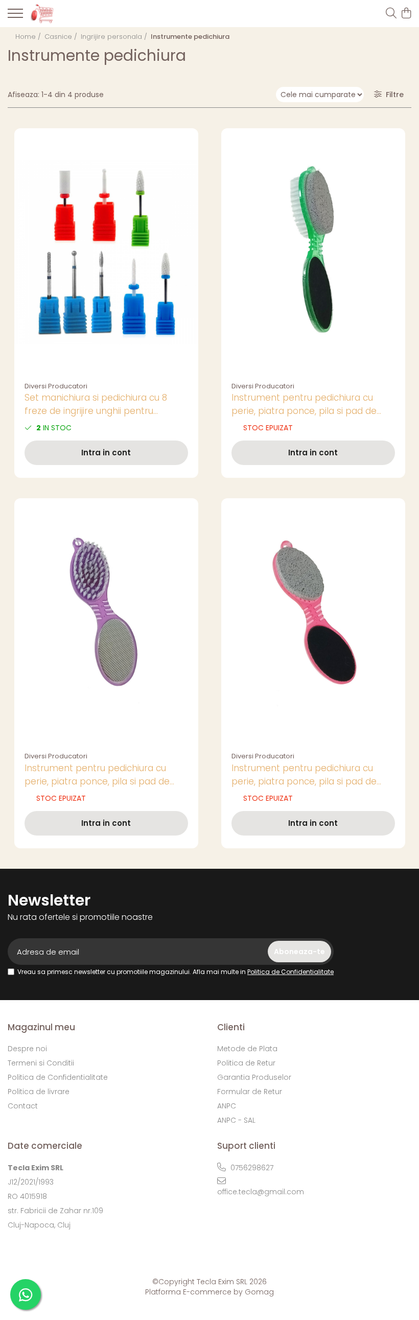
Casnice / (61, 36)
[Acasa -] (66, 13)
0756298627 (250, 1168)
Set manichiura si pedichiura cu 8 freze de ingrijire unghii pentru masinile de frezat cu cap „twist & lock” (97, 404)
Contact (23, 1106)
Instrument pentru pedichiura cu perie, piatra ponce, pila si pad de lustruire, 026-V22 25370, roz (304, 775)
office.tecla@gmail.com (260, 1192)
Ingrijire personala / (115, 36)
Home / (29, 36)
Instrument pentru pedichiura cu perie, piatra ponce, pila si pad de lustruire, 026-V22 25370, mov (97, 775)
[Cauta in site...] (391, 14)
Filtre (393, 94)
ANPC (226, 1106)
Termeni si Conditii (41, 1063)
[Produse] (15, 16)
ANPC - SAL (236, 1120)
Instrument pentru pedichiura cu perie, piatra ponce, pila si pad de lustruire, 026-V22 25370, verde (304, 404)
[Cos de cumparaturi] (406, 14)
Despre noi (27, 1049)
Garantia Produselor (254, 1077)
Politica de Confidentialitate (290, 971)
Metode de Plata (247, 1049)
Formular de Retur (249, 1091)
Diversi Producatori (56, 386)
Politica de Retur (246, 1063)
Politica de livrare (38, 1091)
